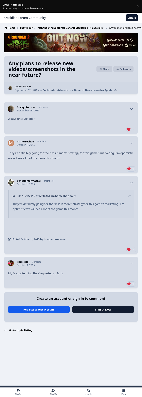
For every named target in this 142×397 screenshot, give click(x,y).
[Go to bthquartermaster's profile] (11, 182)
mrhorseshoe (25, 141)
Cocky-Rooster (23, 86)
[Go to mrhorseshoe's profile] (11, 143)
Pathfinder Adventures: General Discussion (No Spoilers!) (80, 90)
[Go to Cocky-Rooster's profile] (10, 88)
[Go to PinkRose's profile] (11, 263)
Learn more (7, 6)
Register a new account (38, 309)
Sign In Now (103, 309)
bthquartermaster (29, 180)
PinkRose (23, 261)
